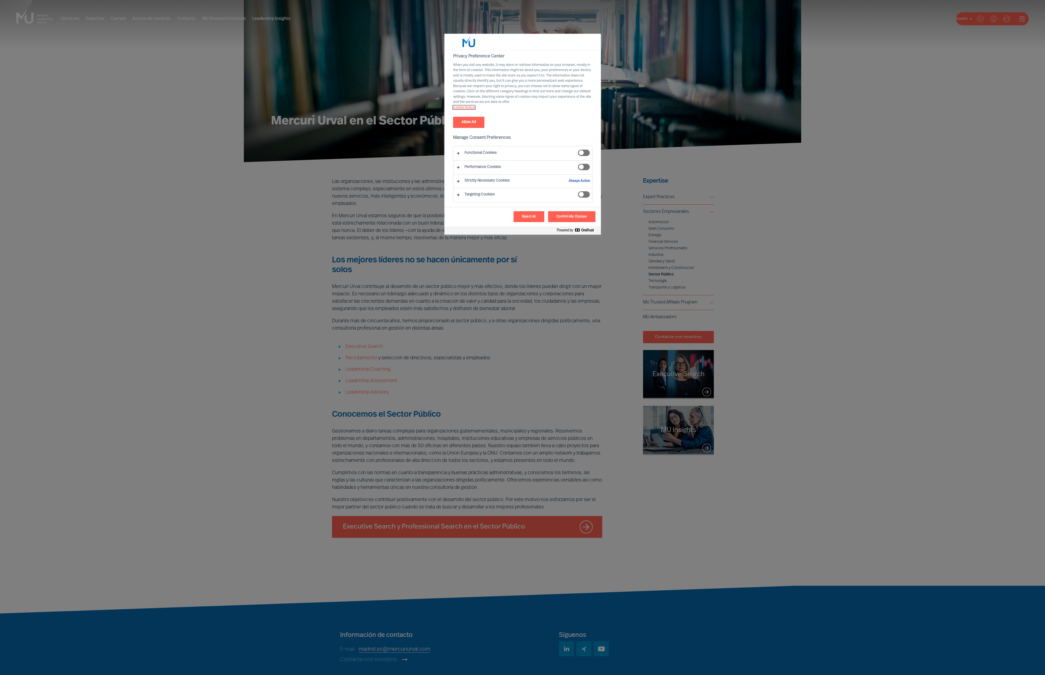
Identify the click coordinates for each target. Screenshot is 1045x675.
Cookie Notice (464, 107)
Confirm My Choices (572, 216)
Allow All (469, 122)
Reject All (529, 216)
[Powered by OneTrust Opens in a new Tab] (577, 231)
